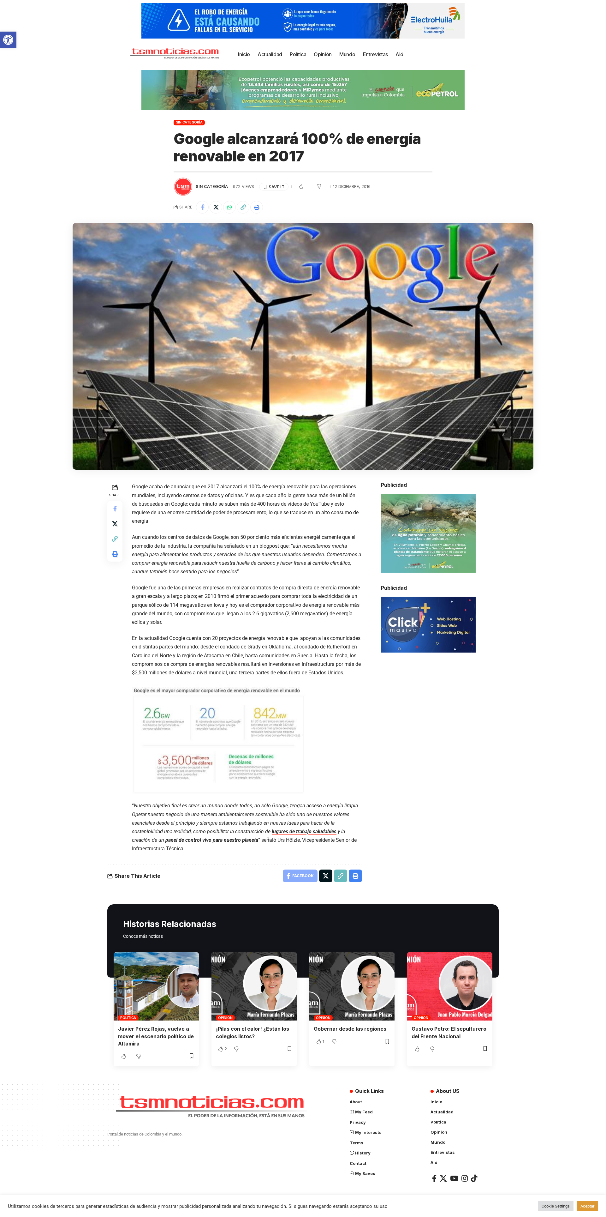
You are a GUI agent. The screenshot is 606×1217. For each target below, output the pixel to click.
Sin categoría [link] (189, 122)
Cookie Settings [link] (556, 1206)
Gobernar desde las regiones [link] (350, 1029)
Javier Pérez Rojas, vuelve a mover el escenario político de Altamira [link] (156, 1036)
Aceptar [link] (587, 1206)
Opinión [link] (225, 1017)
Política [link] (128, 1017)
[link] (8, 40)
